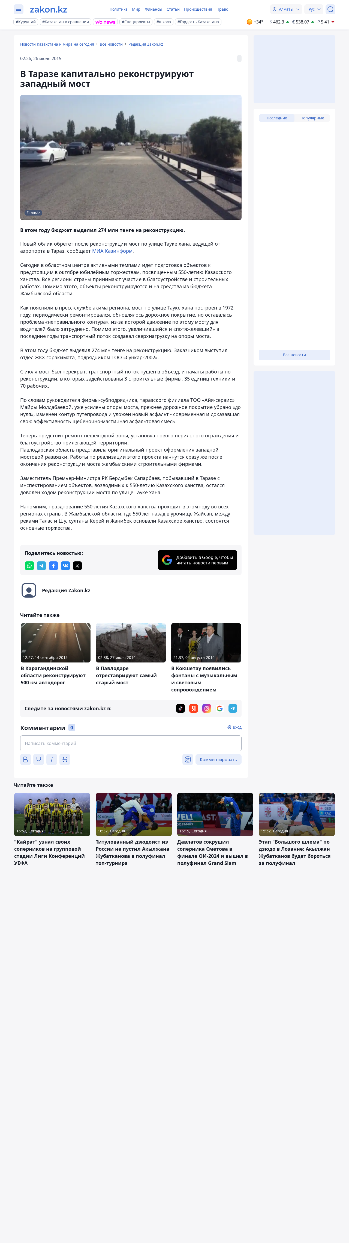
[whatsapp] (29, 566)
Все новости (111, 44)
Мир (136, 9)
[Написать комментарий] (131, 743)
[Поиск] (330, 9)
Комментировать (218, 759)
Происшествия (198, 9)
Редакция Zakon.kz (145, 44)
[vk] (65, 566)
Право (222, 9)
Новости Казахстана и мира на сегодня (57, 44)
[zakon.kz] (48, 9)
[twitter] (77, 566)
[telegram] (41, 566)
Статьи (173, 9)
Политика (119, 9)
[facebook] (53, 566)
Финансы (153, 9)
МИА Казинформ (112, 251)
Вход (237, 727)
